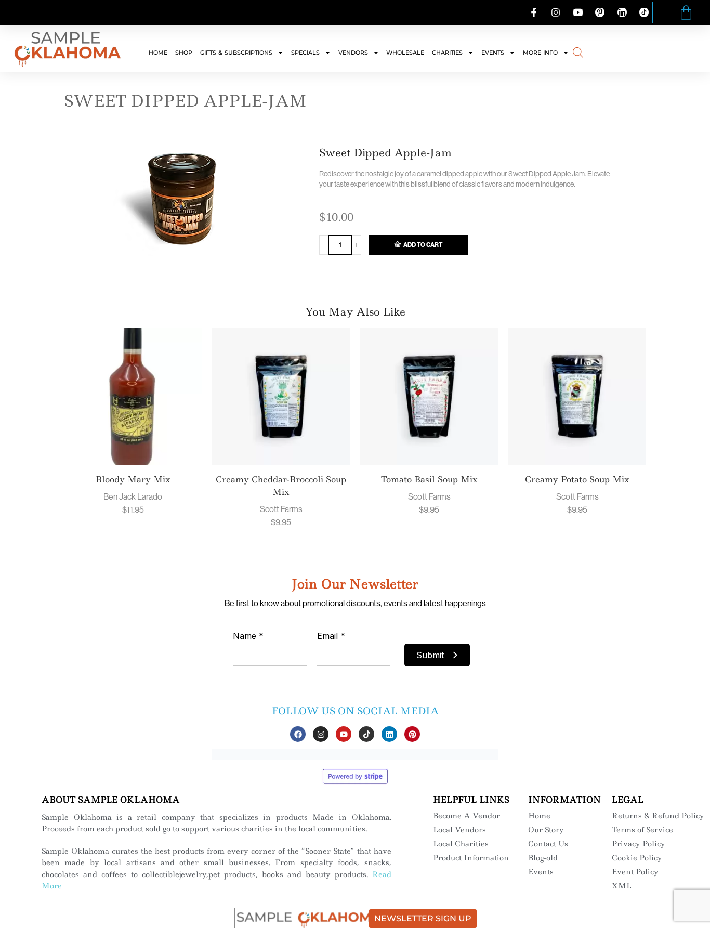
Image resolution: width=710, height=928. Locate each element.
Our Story (546, 830)
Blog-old (543, 858)
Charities (447, 52)
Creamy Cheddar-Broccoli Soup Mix (281, 486)
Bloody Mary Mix (133, 479)
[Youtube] (343, 734)
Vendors (353, 52)
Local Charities (461, 844)
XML (622, 886)
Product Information (471, 858)
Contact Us (548, 844)
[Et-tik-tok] (366, 734)
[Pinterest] (412, 734)
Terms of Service (642, 830)
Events (492, 52)
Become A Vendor (466, 816)
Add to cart (422, 245)
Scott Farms (281, 509)
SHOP (183, 52)
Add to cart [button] (122, 402)
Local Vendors (459, 830)
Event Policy (635, 872)
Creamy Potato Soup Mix (577, 479)
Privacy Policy (638, 844)
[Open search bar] (578, 52)
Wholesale (405, 52)
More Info (540, 52)
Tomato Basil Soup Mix (429, 479)
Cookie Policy (637, 858)
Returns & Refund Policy (658, 816)
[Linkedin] (389, 734)
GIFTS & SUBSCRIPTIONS (236, 52)
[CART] (686, 12)
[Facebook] (298, 734)
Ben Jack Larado (132, 496)
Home (158, 52)
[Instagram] (320, 734)
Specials (305, 52)
